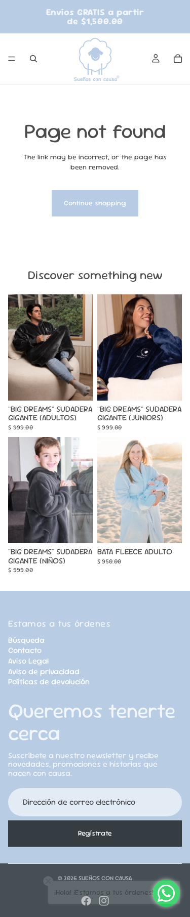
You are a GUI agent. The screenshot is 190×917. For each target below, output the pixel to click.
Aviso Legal (28, 661)
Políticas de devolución (49, 681)
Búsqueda (26, 640)
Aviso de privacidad (44, 671)
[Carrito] (178, 59)
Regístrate (95, 833)
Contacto (25, 650)
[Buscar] (33, 59)
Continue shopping (95, 202)
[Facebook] (86, 901)
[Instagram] (104, 901)
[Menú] (11, 58)
